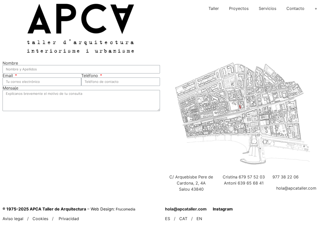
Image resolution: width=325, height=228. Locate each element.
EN (199, 218)
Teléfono (90, 75)
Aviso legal (13, 218)
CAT (183, 218)
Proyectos (239, 8)
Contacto (295, 8)
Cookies (40, 218)
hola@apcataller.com (186, 208)
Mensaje (10, 88)
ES (167, 218)
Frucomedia (125, 209)
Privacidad (69, 218)
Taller (213, 8)
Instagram (223, 208)
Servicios (267, 8)
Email (8, 75)
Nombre (10, 63)
